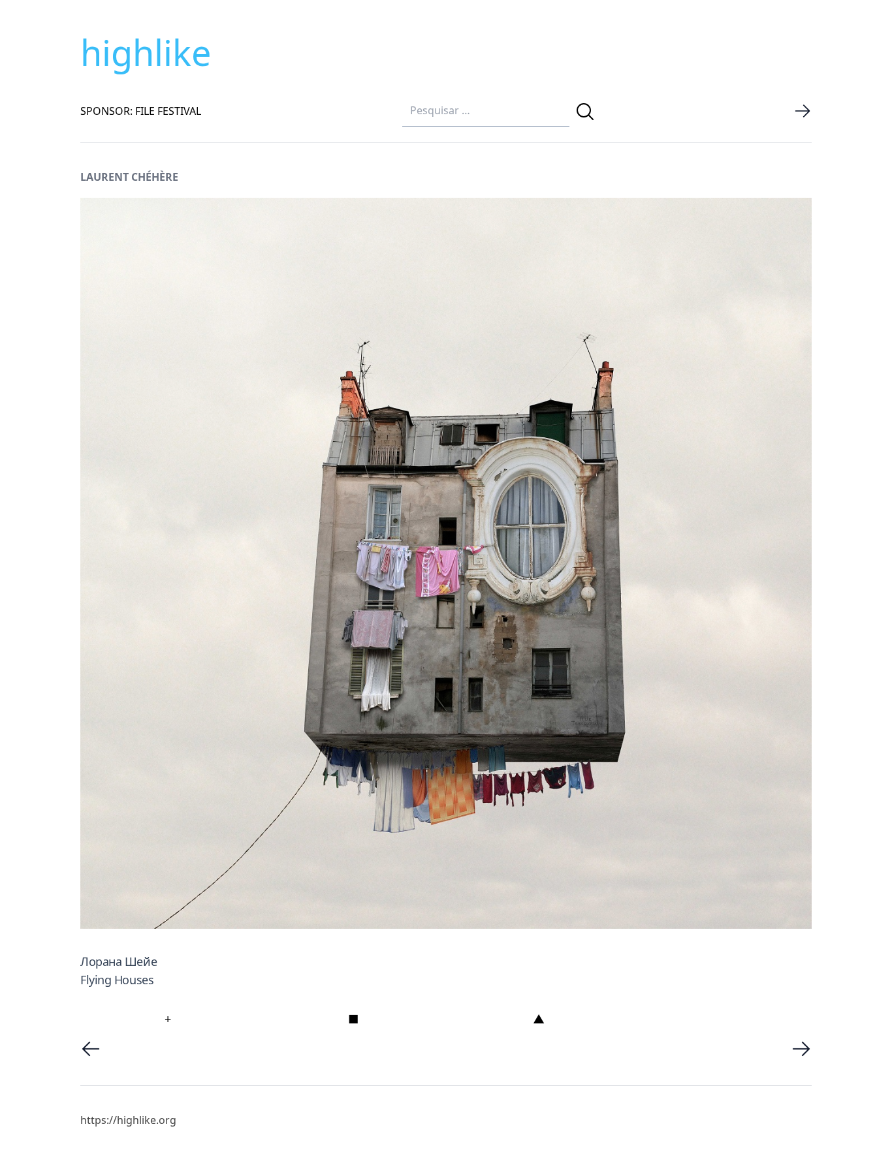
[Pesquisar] (585, 111)
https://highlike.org (128, 1120)
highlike (145, 52)
